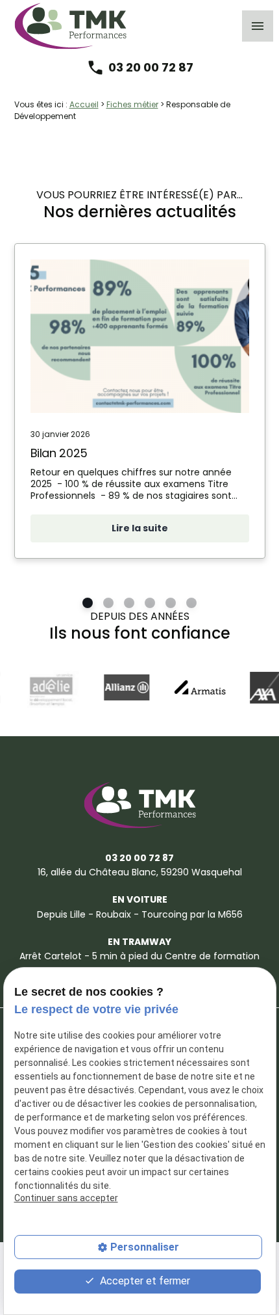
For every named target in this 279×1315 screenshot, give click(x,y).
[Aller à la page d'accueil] (70, 26)
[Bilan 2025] (139, 336)
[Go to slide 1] (87, 603)
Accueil (84, 104)
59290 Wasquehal (140, 872)
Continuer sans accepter (66, 1198)
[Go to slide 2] (108, 603)
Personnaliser (144, 1247)
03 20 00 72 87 (150, 67)
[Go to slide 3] (129, 603)
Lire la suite (140, 528)
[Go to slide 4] (150, 603)
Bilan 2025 (59, 452)
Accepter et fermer (143, 1281)
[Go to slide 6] (191, 603)
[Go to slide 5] (170, 603)
